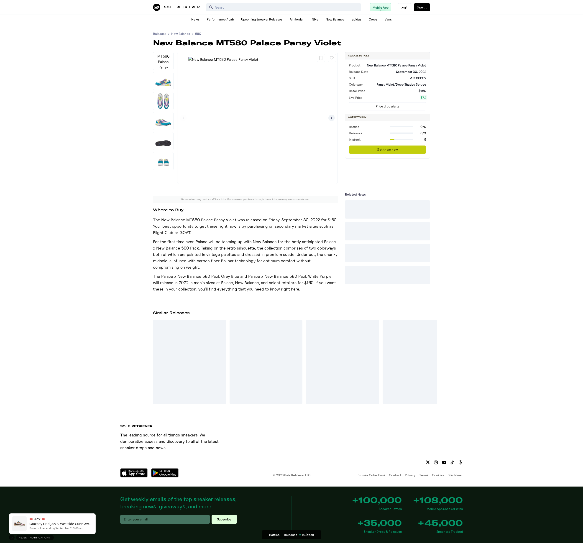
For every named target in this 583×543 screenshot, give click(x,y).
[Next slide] (331, 118)
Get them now (387, 149)
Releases (159, 34)
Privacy (410, 475)
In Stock (308, 535)
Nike (315, 19)
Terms (423, 475)
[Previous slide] (183, 118)
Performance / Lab (220, 19)
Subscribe (224, 519)
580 (198, 34)
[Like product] (332, 58)
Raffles (274, 535)
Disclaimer (455, 475)
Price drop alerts (387, 106)
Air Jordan (297, 19)
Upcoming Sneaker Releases (261, 19)
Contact (395, 475)
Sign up (422, 7)
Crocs (373, 19)
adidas (356, 19)
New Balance (335, 19)
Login (404, 7)
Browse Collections (371, 475)
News (195, 19)
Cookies (438, 475)
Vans (388, 19)
